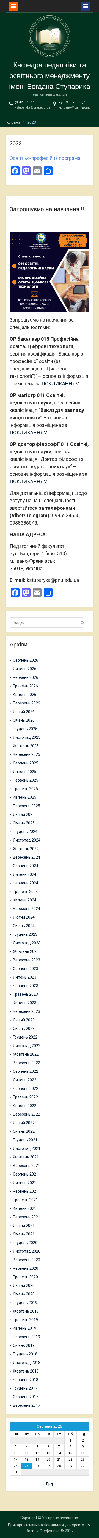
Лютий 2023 (24, 1020)
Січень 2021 (24, 1234)
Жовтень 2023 (26, 951)
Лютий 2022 (24, 1123)
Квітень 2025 (24, 797)
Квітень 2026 (24, 694)
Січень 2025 (24, 823)
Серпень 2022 (25, 1071)
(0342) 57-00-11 (25, 102)
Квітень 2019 (24, 1328)
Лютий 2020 (24, 1285)
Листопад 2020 (26, 1251)
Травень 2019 (25, 1320)
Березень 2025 (26, 806)
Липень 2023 (24, 977)
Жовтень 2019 (26, 1311)
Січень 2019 (24, 1345)
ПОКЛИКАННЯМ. (61, 384)
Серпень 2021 (25, 1174)
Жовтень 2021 (26, 1157)
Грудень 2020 (25, 1242)
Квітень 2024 (24, 900)
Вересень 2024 (26, 857)
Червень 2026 (25, 677)
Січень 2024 (24, 926)
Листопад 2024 (26, 840)
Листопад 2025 (26, 737)
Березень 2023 (26, 1011)
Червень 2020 (25, 1268)
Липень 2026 (24, 669)
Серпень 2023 (25, 968)
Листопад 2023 (26, 943)
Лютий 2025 (24, 814)
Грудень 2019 (25, 1302)
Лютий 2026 (24, 711)
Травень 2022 (25, 1097)
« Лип (48, 1484)
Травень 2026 (25, 686)
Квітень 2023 (24, 1003)
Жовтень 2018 (26, 1371)
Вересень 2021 (26, 1165)
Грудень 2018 (25, 1354)
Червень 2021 (25, 1191)
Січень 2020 (24, 1294)
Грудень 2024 (25, 831)
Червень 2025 (25, 780)
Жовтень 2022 (26, 1054)
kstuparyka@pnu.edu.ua (32, 107)
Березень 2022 (26, 1114)
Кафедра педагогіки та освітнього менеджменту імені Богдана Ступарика (49, 76)
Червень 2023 (25, 986)
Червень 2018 (25, 1379)
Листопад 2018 (26, 1362)
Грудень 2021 (25, 1140)
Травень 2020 (25, 1277)
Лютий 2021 (24, 1225)
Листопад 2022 (26, 1045)
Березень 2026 (26, 703)
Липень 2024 (24, 874)
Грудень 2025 (25, 729)
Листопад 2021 (26, 1148)
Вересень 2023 (26, 960)
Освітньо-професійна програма (45, 158)
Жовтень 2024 (26, 848)
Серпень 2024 (25, 866)
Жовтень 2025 (26, 746)
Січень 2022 (24, 1131)
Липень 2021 (24, 1183)
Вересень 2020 (26, 1260)
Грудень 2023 (25, 934)
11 (27, 1453)
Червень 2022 (25, 1088)
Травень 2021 (25, 1200)
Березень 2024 (26, 908)
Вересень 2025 (26, 754)
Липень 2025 (24, 771)
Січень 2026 (24, 720)
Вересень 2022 (26, 1063)
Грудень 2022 (25, 1037)
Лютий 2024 (24, 917)
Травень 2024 (25, 891)
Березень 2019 (26, 1337)
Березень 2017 (26, 1405)
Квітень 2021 (24, 1208)
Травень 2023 (25, 994)
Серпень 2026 (25, 660)
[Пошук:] (48, 622)
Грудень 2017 (25, 1388)
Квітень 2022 (24, 1105)
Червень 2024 (25, 883)
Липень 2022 (24, 1080)
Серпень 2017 (25, 1397)
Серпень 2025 (25, 763)
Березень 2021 (26, 1217)
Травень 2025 (25, 789)
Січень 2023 (24, 1028)
